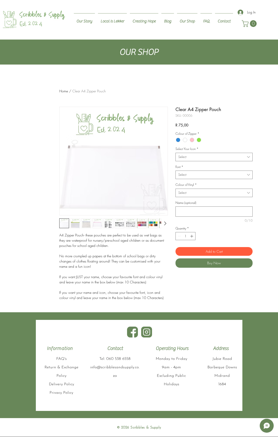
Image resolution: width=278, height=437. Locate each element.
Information (60, 348)
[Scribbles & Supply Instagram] (146, 332)
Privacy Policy (61, 393)
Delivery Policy (61, 384)
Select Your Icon (187, 149)
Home (63, 91)
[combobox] (214, 157)
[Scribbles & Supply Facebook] (132, 332)
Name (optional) (185, 203)
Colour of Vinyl (186, 185)
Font (179, 167)
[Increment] (192, 236)
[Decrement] (179, 236)
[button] (250, 23)
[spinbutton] (185, 236)
